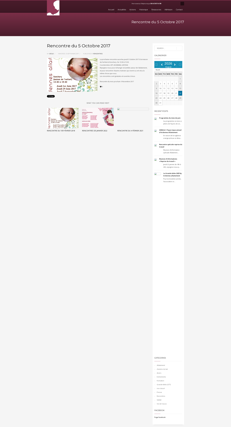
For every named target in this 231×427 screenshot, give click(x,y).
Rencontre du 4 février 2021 (130, 130)
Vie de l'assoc (162, 404)
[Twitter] (169, 3)
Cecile (51, 54)
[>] (180, 64)
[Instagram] (176, 3)
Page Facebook (160, 417)
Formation (160, 381)
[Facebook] (165, 3)
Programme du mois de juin (169, 118)
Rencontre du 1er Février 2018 (61, 130)
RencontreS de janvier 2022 (94, 130)
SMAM (159, 400)
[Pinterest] (172, 3)
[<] (156, 64)
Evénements (161, 377)
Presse (159, 392)
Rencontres (98, 54)
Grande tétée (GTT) (164, 384)
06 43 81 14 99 (155, 3)
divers (159, 373)
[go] (179, 48)
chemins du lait (162, 369)
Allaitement (161, 365)
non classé (161, 388)
